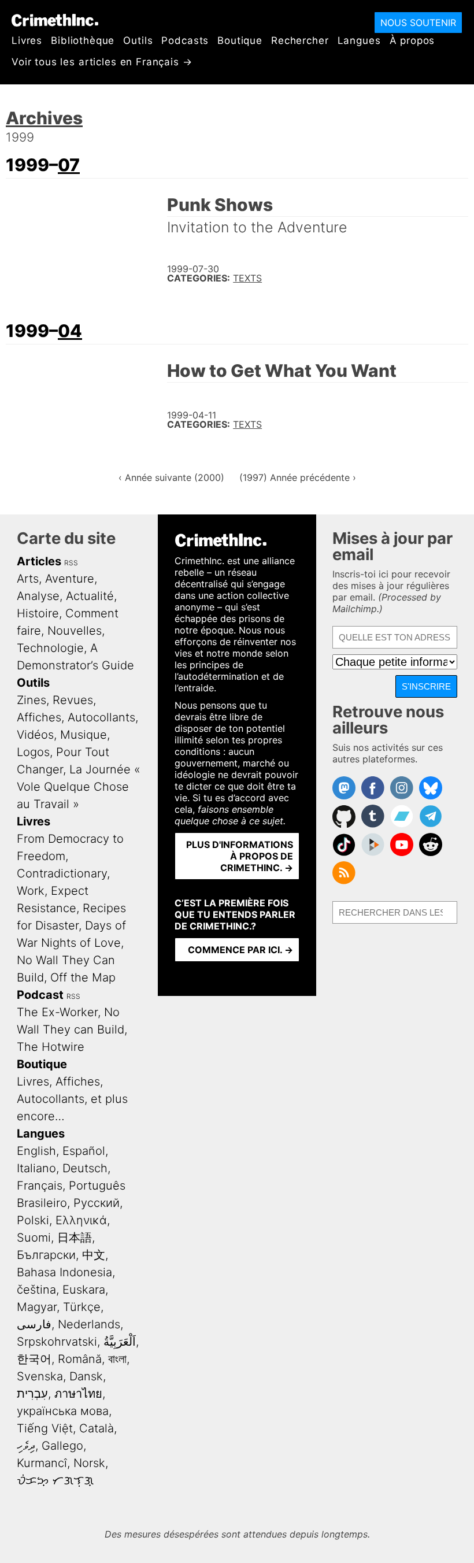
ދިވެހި (26, 1446)
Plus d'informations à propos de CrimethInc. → (239, 856)
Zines (31, 700)
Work (31, 891)
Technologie (50, 648)
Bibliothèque (82, 40)
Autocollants (101, 717)
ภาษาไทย (78, 1394)
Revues (73, 700)
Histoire (38, 613)
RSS (71, 562)
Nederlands (89, 1324)
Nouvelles (74, 631)
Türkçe (82, 1307)
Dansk (86, 1376)
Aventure (69, 579)
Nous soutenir (418, 22)
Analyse (38, 596)
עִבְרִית (32, 1394)
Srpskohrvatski (57, 1342)
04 (70, 330)
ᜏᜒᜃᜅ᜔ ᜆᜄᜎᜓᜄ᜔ (55, 1480)
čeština (36, 1290)
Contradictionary (62, 873)
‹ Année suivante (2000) (171, 477)
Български (46, 1255)
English (36, 1151)
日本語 (74, 1238)
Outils (138, 40)
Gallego (62, 1446)
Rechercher (300, 40)
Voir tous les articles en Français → (102, 62)
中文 (93, 1255)
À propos (412, 40)
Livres (27, 40)
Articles (39, 561)
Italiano (36, 1168)
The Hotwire (50, 1047)
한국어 (34, 1359)
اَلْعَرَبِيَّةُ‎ (119, 1342)
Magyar (37, 1307)
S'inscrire (426, 686)
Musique (83, 735)
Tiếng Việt (45, 1428)
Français (39, 1185)
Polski (33, 1220)
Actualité (90, 596)
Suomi (34, 1238)
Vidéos (35, 735)
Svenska (40, 1376)
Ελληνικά (81, 1220)
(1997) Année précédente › (297, 477)
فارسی (34, 1324)
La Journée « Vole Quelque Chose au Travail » (78, 786)
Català (96, 1428)
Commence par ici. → (240, 949)
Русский (96, 1203)
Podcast (40, 995)
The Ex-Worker (57, 1012)
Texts (247, 278)
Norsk (89, 1463)
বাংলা (117, 1359)
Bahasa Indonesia (64, 1272)
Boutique (239, 40)
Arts (28, 579)
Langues (359, 40)
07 (69, 164)
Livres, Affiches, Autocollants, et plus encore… (72, 1099)
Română (80, 1359)
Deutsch (85, 1168)
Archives (44, 118)
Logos (33, 752)
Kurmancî (42, 1463)
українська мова (63, 1411)
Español (83, 1151)
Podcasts (185, 40)
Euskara (83, 1290)
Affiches (39, 717)
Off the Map (83, 977)
